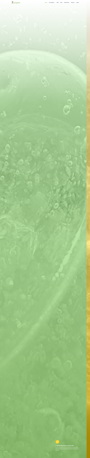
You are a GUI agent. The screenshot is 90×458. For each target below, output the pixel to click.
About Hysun (66, 2)
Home (46, 2)
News (61, 2)
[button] (52, 2)
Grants (77, 2)
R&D (57, 2)
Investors (72, 2)
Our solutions (51, 2)
